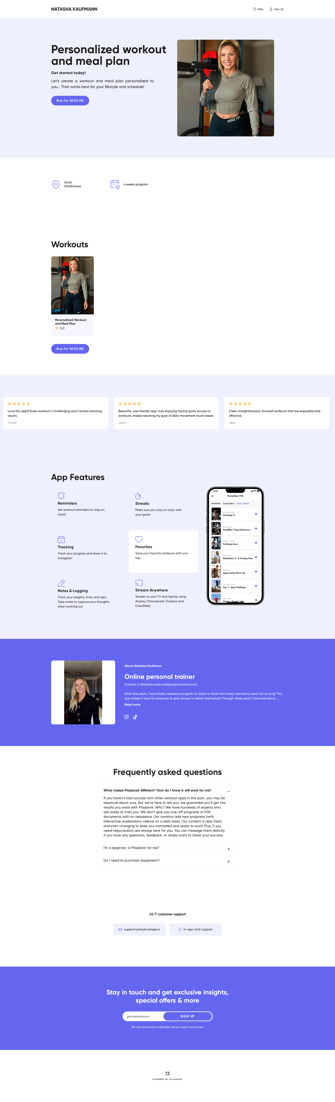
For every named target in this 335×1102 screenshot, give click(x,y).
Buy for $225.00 (70, 100)
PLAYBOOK (175, 1079)
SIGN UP (187, 1016)
